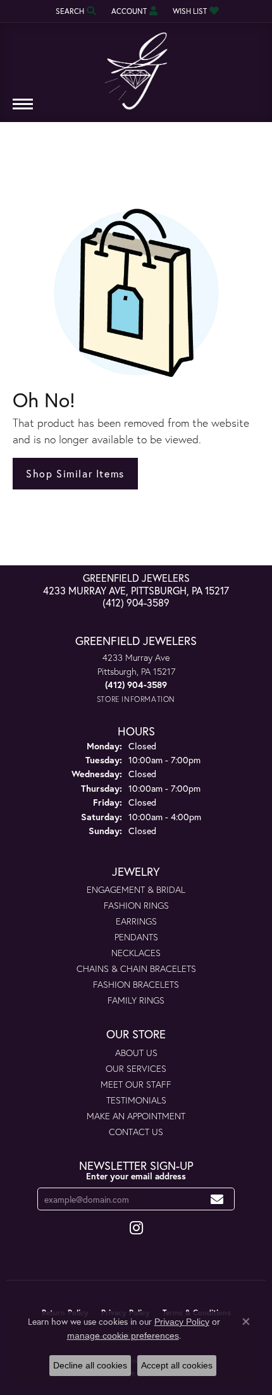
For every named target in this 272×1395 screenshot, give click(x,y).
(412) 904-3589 (136, 602)
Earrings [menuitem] (136, 921)
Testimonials (136, 1100)
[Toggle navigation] (23, 110)
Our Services (136, 1068)
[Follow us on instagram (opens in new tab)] (136, 1228)
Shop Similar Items (75, 473)
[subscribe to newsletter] (217, 1199)
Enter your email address (136, 1176)
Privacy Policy (181, 1322)
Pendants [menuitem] (136, 937)
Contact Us (136, 1132)
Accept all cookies (177, 1365)
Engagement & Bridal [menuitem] (136, 889)
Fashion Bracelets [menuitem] (136, 984)
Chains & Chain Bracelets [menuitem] (136, 968)
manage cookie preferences (123, 1335)
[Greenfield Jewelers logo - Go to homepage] (136, 66)
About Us (136, 1053)
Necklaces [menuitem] (136, 953)
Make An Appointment (136, 1116)
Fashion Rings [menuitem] (136, 905)
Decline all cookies (90, 1365)
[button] (74, 11)
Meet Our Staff (136, 1084)
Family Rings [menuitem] (136, 1000)
